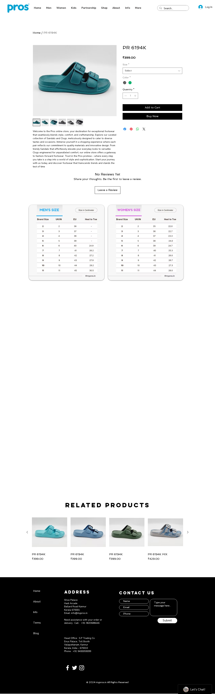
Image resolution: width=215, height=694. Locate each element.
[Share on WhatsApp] (138, 129)
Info (35, 612)
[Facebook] (67, 667)
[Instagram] (81, 667)
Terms (37, 623)
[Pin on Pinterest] (131, 129)
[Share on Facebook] (125, 129)
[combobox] (152, 71)
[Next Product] (188, 532)
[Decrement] (125, 96)
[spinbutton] (130, 96)
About (37, 601)
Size (126, 64)
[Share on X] (144, 129)
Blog (36, 633)
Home (36, 32)
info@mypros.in (79, 613)
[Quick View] (49, 532)
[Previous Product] (27, 532)
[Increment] (135, 96)
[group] (107, 538)
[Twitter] (74, 667)
